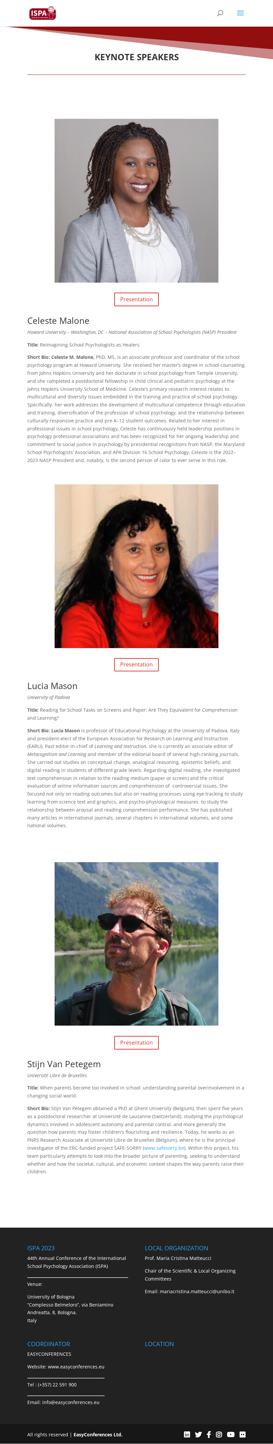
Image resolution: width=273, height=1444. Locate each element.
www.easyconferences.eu (76, 1366)
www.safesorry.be (164, 1148)
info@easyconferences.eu (71, 1402)
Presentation (136, 299)
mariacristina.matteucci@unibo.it (197, 1291)
